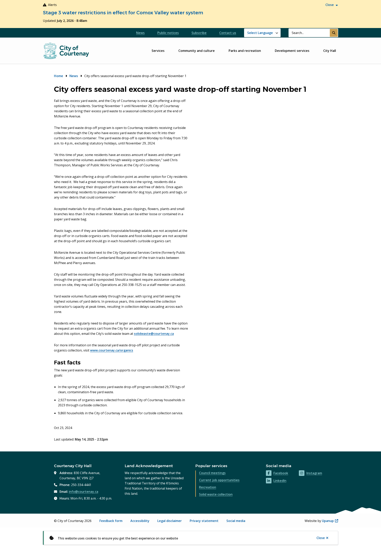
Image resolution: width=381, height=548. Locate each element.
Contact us (227, 33)
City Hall (329, 50)
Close (321, 538)
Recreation (207, 487)
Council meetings (212, 473)
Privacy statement (204, 521)
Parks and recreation (245, 50)
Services (158, 50)
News (140, 33)
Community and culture (196, 50)
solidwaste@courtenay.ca (154, 333)
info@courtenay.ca (83, 491)
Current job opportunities (219, 480)
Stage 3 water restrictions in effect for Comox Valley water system (123, 12)
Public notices (168, 33)
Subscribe (199, 33)
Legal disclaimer (169, 521)
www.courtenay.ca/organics (111, 350)
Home (58, 76)
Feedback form (110, 521)
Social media (235, 521)
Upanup (330, 521)
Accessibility (139, 521)
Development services (292, 50)
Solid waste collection (216, 494)
